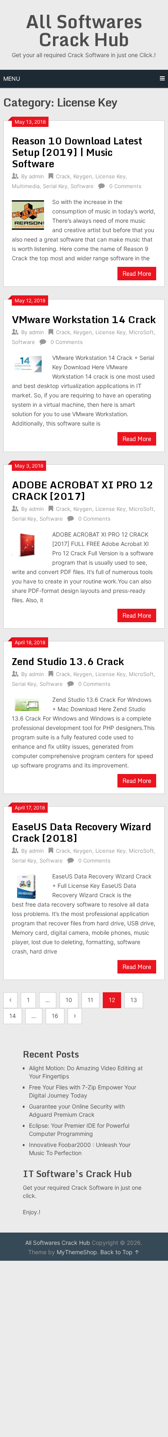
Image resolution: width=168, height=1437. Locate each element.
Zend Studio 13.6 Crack (68, 661)
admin (36, 176)
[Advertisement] (84, 1349)
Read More (136, 273)
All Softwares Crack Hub (84, 30)
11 (90, 999)
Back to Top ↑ (119, 1252)
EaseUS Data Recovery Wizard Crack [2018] (81, 832)
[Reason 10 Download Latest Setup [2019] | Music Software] (28, 214)
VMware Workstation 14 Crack (84, 319)
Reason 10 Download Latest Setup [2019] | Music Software (77, 152)
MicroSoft (141, 332)
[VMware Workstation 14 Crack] (28, 363)
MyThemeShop (77, 1252)
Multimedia (26, 186)
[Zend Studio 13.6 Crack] (28, 704)
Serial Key (55, 186)
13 (133, 999)
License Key (110, 176)
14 (12, 1015)
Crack (63, 176)
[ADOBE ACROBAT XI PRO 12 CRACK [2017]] (28, 544)
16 (55, 1015)
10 (69, 999)
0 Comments (125, 186)
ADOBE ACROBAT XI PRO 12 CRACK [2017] (82, 490)
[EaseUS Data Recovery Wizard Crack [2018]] (28, 886)
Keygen (82, 176)
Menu (11, 78)
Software (82, 186)
